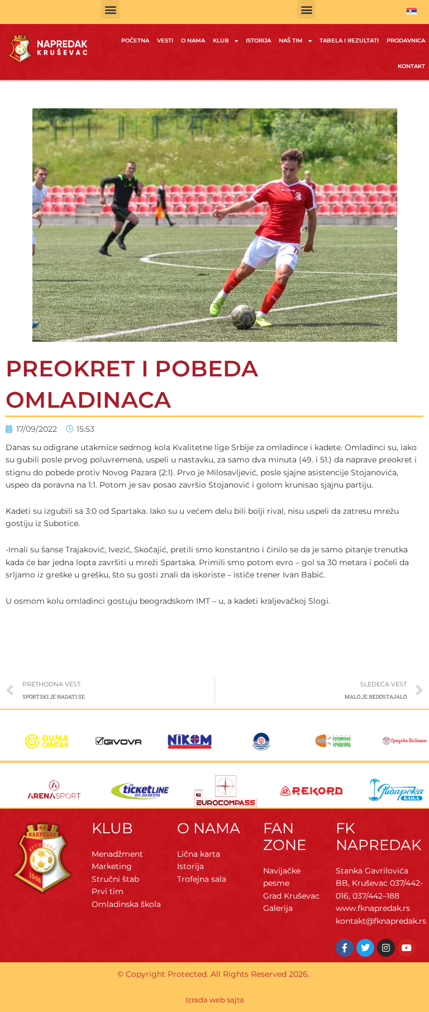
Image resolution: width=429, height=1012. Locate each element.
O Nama (193, 40)
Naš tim (291, 40)
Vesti (165, 40)
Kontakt (411, 66)
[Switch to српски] (411, 11)
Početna (135, 40)
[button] (110, 9)
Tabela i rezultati (349, 40)
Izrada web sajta (214, 999)
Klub (221, 40)
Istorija (258, 40)
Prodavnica (406, 40)
